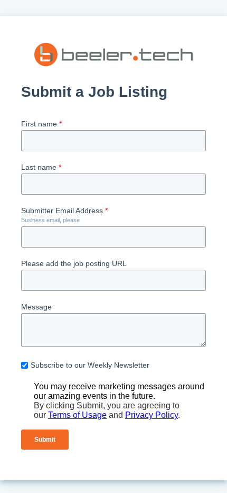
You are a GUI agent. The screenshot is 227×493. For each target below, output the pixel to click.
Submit (44, 439)
